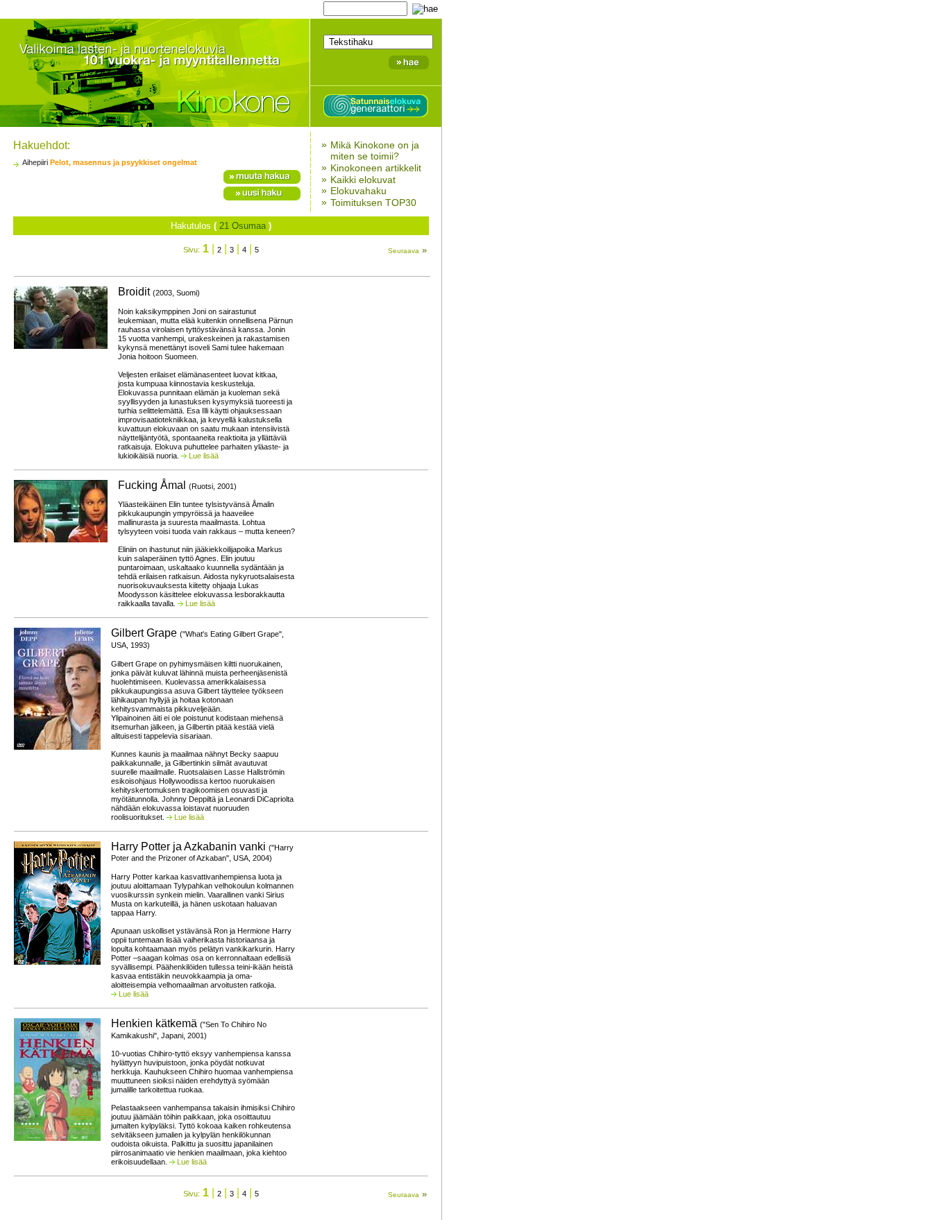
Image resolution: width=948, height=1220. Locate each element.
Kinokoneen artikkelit (375, 167)
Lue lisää (204, 456)
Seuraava (403, 251)
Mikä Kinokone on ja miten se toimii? (374, 150)
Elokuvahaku (358, 190)
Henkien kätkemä (188, 1028)
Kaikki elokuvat (363, 178)
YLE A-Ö (236, 8)
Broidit (159, 292)
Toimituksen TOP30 (373, 202)
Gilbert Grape (197, 638)
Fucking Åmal (177, 485)
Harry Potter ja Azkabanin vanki (202, 852)
